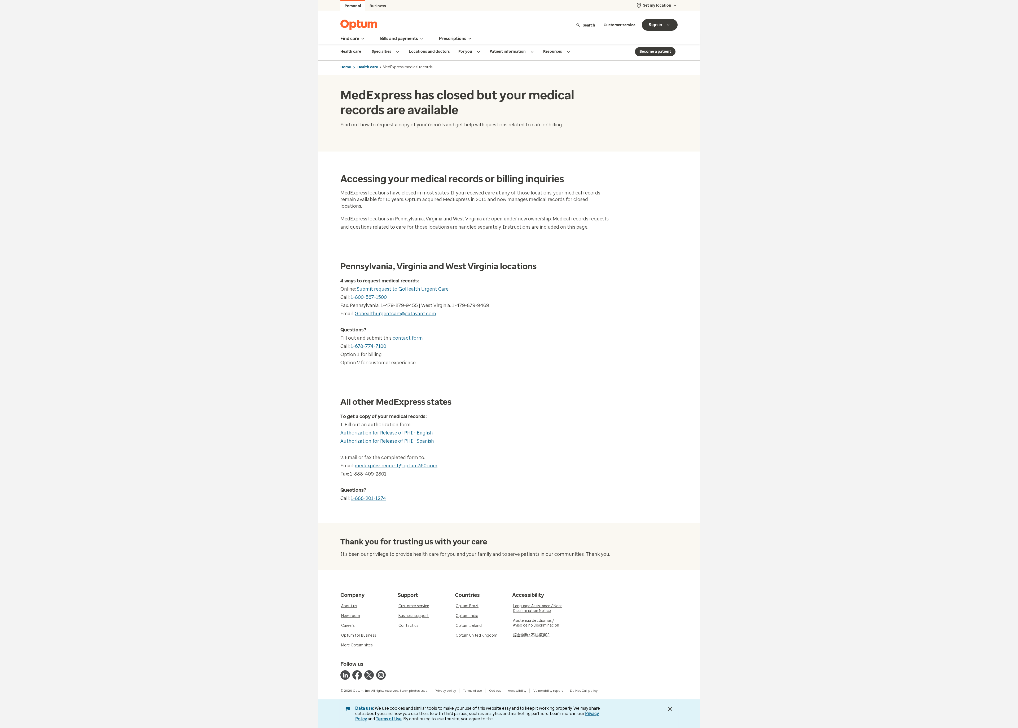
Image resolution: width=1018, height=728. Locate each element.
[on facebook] (357, 675)
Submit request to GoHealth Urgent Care (403, 289)
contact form (408, 338)
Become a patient (655, 51)
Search (589, 25)
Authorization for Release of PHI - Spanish (387, 441)
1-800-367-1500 (369, 297)
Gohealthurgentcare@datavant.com (395, 314)
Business (378, 6)
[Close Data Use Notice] (670, 709)
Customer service (619, 25)
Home (345, 67)
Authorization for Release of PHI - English (386, 433)
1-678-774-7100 (368, 346)
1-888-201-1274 (368, 498)
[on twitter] (369, 675)
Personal (353, 6)
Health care (367, 67)
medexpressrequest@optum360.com (396, 466)
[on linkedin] (345, 675)
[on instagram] (381, 675)
